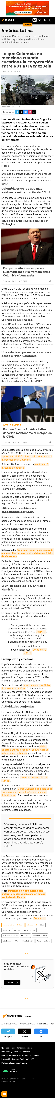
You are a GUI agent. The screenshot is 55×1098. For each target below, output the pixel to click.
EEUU (42, 925)
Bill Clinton (25, 935)
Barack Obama (29, 930)
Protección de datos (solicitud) (15, 1059)
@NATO (41, 632)
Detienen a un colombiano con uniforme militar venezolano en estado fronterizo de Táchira (23, 894)
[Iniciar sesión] (39, 20)
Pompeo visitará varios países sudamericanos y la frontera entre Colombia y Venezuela (26, 271)
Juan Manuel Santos (10, 935)
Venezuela (6, 930)
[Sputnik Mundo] (8, 21)
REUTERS (6, 107)
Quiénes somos (8, 1048)
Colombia (17, 930)
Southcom (39, 918)
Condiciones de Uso (25, 1048)
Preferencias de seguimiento (14, 1063)
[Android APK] (10, 1071)
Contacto (26, 1051)
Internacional (32, 925)
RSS (32, 1059)
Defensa (20, 925)
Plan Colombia (27, 941)
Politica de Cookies (30, 1055)
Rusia (39, 941)
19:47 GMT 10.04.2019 (11, 71)
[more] (50, 281)
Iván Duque (7, 941)
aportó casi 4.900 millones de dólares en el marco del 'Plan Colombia (26, 458)
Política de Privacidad (11, 1055)
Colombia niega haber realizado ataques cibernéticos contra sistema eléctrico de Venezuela (27, 553)
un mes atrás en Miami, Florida (24, 779)
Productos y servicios (11, 1051)
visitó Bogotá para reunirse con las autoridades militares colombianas (25, 750)
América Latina (12, 425)
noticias (47, 941)
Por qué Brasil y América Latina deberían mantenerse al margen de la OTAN (27, 432)
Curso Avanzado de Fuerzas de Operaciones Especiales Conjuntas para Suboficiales (27, 792)
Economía (42, 1023)
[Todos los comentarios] (4, 1094)
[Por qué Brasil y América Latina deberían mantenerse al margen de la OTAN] (27, 404)
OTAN (17, 941)
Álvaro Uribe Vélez (40, 935)
